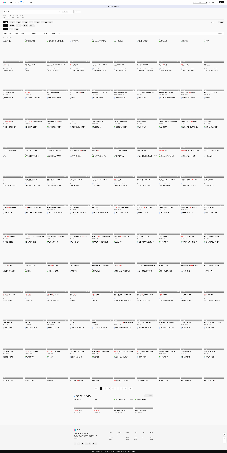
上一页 (96, 388)
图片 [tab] (8, 17)
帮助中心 (151, 437)
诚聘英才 (151, 434)
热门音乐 (127, 432)
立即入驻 (127, 439)
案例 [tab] (23, 17)
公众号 (8, 15)
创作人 (143, 437)
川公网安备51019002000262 (121, 451)
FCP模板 (37, 22)
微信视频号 (17, 15)
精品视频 (110, 434)
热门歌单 (127, 437)
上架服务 (143, 432)
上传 (217, 2)
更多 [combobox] (31, 2)
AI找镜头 (135, 434)
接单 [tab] (18, 17)
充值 (213, 2)
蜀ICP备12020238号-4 (111, 451)
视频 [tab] (4, 17)
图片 (15, 2)
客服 (224, 438)
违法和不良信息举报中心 (131, 451)
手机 (11, 15)
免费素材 (110, 439)
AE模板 (18, 22)
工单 (224, 441)
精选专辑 (110, 437)
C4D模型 (25, 22)
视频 (11, 2)
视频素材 (12, 22)
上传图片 (119, 432)
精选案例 (135, 439)
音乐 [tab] (13, 17)
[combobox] (11, 2)
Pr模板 (30, 22)
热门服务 (143, 434)
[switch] (65, 12)
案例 (27, 2)
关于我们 (151, 432)
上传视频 (110, 432)
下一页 (131, 388)
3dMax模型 (44, 22)
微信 (20, 15)
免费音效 (127, 434)
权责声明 (151, 439)
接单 (23, 2)
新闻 (13, 15)
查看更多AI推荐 (149, 395)
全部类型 (5, 22)
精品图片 (119, 434)
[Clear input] (59, 11)
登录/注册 (221, 2)
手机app (23, 15)
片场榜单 (135, 437)
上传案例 (135, 432)
